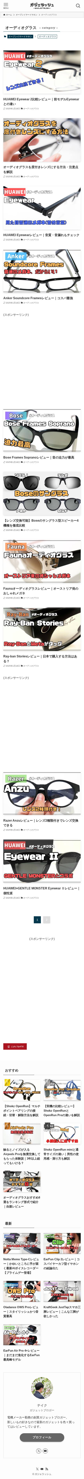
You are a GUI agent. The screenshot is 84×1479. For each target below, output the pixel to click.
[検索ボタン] (78, 6)
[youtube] (45, 1450)
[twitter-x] (38, 1450)
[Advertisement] (42, 359)
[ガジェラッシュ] (42, 6)
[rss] (46, 1469)
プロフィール (42, 1437)
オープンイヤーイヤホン (20, 36)
